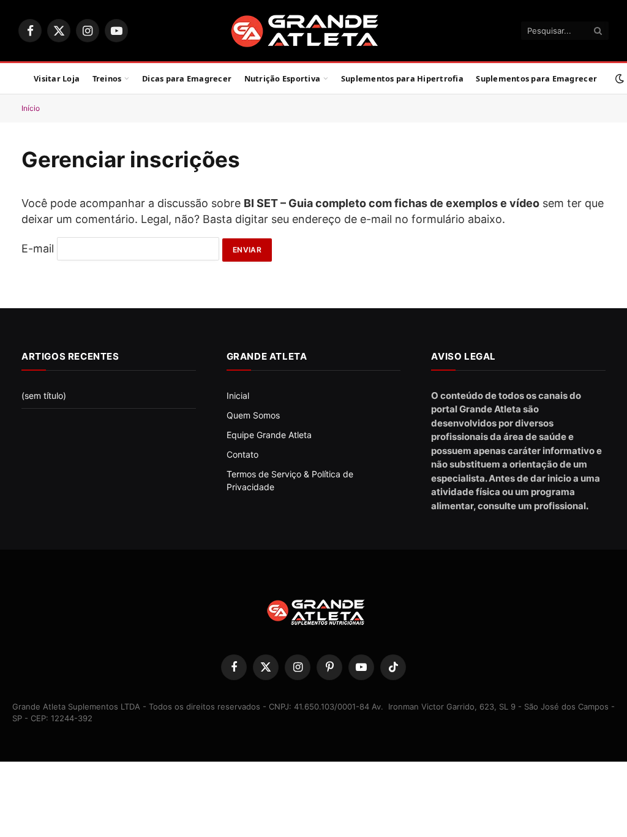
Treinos (107, 78)
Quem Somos (253, 415)
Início (30, 108)
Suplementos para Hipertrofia (402, 78)
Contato (242, 454)
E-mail (37, 248)
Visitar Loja (57, 78)
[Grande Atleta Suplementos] (314, 30)
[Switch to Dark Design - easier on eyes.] (618, 78)
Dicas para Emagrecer (186, 78)
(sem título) (43, 395)
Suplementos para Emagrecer (536, 78)
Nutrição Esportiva (282, 78)
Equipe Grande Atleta (269, 435)
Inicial (238, 395)
